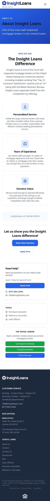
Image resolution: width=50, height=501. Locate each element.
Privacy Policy (26, 488)
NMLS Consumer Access (29, 483)
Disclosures (7, 455)
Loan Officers (14, 319)
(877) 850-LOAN (16, 291)
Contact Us (7, 451)
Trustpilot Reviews (25, 349)
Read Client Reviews (25, 243)
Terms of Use (14, 488)
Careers (5, 448)
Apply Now (25, 251)
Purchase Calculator (18, 312)
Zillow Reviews (25, 355)
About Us (6, 444)
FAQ (4, 459)
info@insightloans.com (19, 295)
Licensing (37, 488)
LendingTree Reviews (25, 343)
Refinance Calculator (18, 315)
